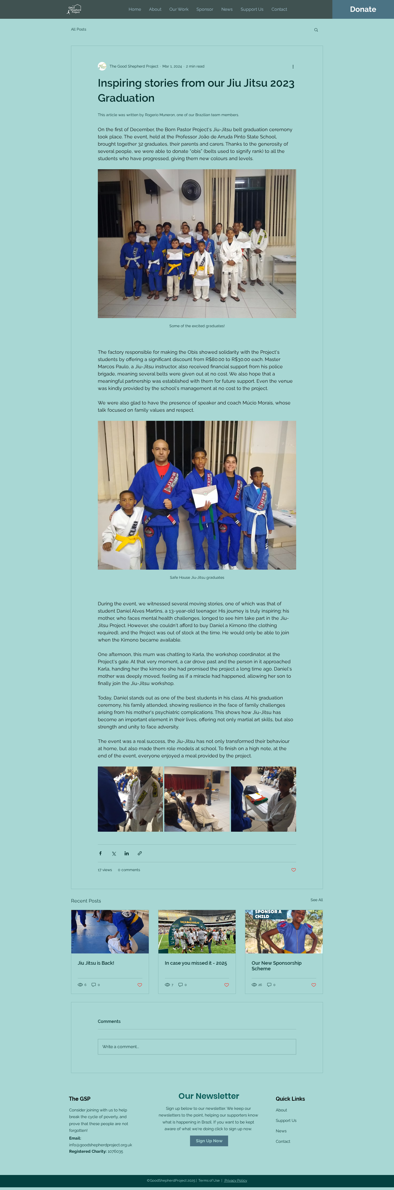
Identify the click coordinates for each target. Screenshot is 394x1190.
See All (317, 900)
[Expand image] (130, 799)
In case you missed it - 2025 (196, 963)
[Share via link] (139, 853)
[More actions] (293, 66)
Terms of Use (209, 1180)
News (281, 1131)
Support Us (286, 1120)
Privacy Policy (235, 1180)
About (281, 1110)
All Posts (78, 29)
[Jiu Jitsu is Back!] (110, 931)
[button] (316, 29)
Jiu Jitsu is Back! (96, 963)
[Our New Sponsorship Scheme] (284, 931)
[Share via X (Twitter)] (113, 853)
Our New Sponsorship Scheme (277, 965)
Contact (283, 1141)
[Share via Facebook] (100, 853)
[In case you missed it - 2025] (197, 931)
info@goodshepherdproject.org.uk (100, 1145)
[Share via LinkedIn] (126, 853)
